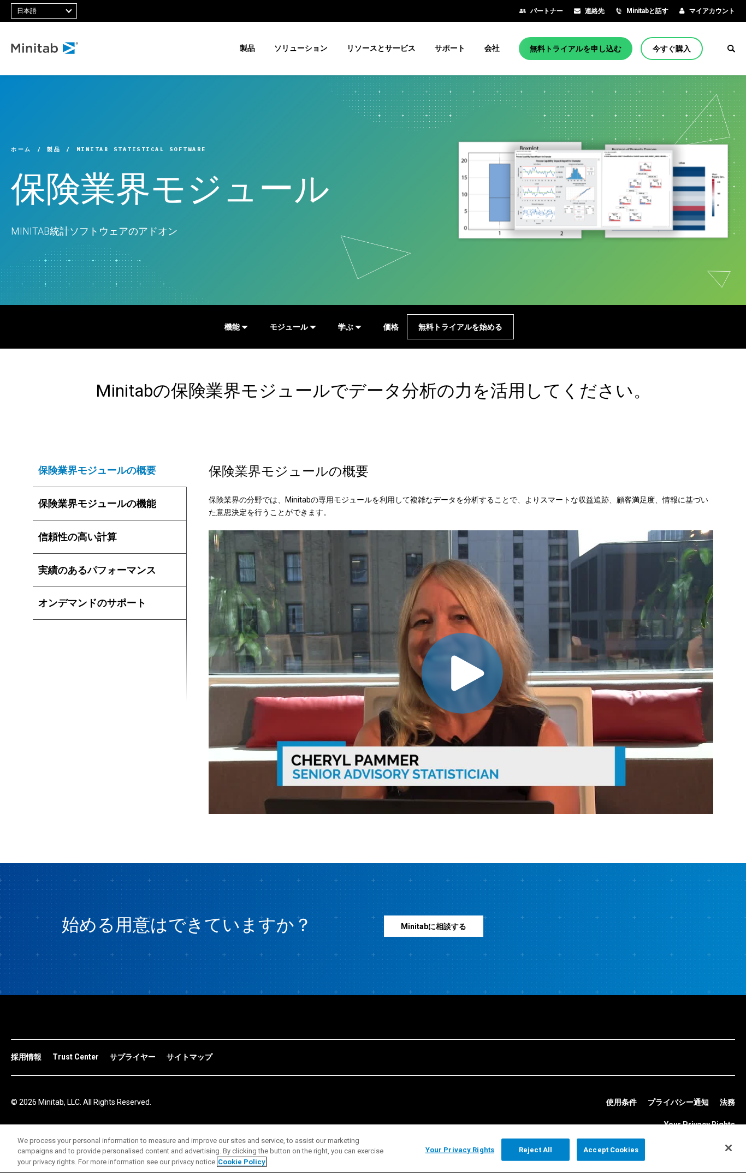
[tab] (110, 470)
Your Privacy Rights (459, 1149)
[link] (26, 1057)
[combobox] (44, 11)
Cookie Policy (241, 1162)
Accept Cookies (610, 1149)
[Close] (729, 1148)
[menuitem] (247, 48)
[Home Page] (45, 48)
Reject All (535, 1149)
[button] (731, 48)
